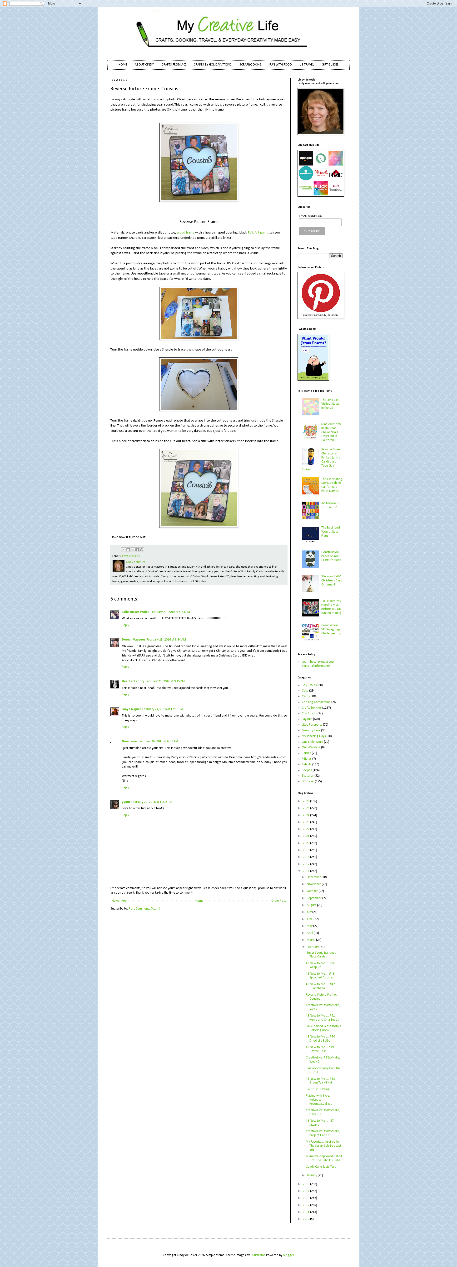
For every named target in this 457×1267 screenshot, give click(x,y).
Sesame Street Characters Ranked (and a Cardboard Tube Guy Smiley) (321, 459)
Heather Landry (133, 681)
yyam (126, 802)
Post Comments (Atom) (144, 909)
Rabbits (307, 764)
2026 (306, 801)
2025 (306, 808)
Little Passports (312, 725)
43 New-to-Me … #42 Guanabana (320, 986)
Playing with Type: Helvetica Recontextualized (319, 1100)
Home (199, 901)
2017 (306, 864)
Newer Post (119, 901)
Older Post (278, 901)
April (310, 933)
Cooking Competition (316, 702)
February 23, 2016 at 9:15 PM (165, 681)
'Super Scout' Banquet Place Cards (321, 955)
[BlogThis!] (128, 549)
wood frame (185, 232)
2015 (306, 1184)
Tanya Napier (131, 709)
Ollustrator (257, 1255)
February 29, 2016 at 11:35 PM (151, 802)
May (310, 926)
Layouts (307, 719)
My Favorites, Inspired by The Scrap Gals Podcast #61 (323, 1146)
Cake (305, 690)
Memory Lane (311, 730)
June (310, 919)
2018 (306, 857)
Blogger (288, 1255)
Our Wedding (311, 747)
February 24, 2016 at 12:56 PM (162, 709)
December (314, 877)
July (309, 912)
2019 (306, 850)
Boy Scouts (309, 685)
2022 (306, 829)
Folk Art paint (258, 232)
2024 (306, 815)
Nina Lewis (129, 741)
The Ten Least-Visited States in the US (330, 404)
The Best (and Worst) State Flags (330, 532)
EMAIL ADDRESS (310, 216)
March (311, 940)
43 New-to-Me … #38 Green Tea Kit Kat (320, 1081)
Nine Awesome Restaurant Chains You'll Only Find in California (331, 432)
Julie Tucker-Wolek (135, 612)
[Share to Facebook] (137, 549)
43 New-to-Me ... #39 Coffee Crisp (320, 1049)
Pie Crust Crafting (318, 1089)
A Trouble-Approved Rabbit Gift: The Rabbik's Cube (324, 1158)
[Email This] (123, 549)
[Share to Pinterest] (141, 549)
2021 (306, 836)
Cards (306, 696)
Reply (125, 625)
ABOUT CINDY (144, 64)
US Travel (308, 781)
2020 (306, 843)
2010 (306, 1219)
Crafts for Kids (131, 556)
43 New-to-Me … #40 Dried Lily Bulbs (320, 1039)
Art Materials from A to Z (330, 505)
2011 (306, 1212)
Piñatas (307, 759)
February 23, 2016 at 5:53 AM (170, 612)
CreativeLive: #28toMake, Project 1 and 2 (323, 1133)
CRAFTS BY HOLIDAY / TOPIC (213, 64)
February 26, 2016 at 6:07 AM (158, 741)
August (312, 905)
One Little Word (312, 742)
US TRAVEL (307, 64)
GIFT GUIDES (330, 64)
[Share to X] (132, 549)
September (314, 898)
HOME (123, 64)
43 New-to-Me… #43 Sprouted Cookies (320, 976)
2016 (306, 871)
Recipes (307, 770)
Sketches (308, 776)
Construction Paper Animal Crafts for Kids (331, 556)
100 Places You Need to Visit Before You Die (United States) (331, 607)
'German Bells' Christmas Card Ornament (331, 580)
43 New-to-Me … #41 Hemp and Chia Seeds (322, 1018)
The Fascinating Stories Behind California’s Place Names (331, 485)
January (312, 1175)
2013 (306, 1198)
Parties (306, 753)
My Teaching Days (314, 736)
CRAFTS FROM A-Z (174, 64)
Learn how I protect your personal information (318, 664)
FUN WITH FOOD (280, 64)
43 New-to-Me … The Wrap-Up (320, 965)
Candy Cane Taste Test (321, 1167)
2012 (306, 1205)
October (313, 891)
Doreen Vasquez (133, 639)
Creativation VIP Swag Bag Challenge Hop (331, 629)
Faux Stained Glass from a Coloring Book (323, 1028)
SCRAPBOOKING (250, 64)
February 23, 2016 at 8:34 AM (166, 639)
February (313, 947)
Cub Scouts (309, 713)
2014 (306, 1191)
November (314, 884)
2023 (306, 822)
